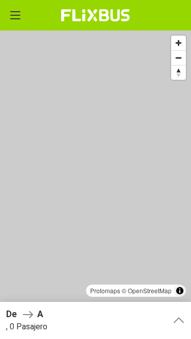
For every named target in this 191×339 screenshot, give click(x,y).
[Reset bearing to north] (178, 72)
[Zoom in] (178, 43)
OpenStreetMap (150, 290)
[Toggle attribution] (180, 291)
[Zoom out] (178, 57)
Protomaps (105, 290)
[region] (95, 169)
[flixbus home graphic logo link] (95, 15)
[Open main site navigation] (15, 15)
